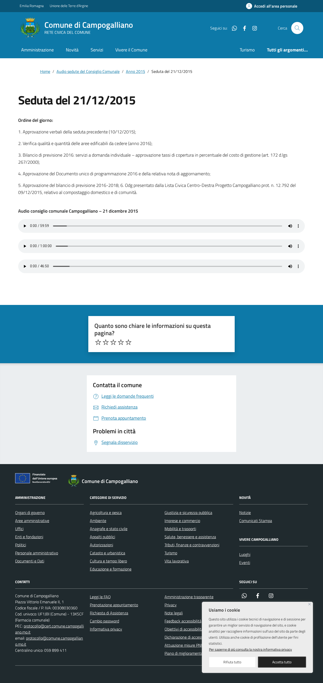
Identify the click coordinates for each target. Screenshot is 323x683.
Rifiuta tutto (232, 662)
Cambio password (104, 621)
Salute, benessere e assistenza (190, 537)
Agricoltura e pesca (106, 512)
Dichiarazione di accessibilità (188, 637)
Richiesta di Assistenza (109, 613)
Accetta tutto (281, 662)
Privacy (171, 605)
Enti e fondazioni (29, 537)
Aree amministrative (32, 521)
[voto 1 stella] (98, 342)
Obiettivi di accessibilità (184, 629)
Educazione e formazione (110, 569)
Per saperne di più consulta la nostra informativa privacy (250, 649)
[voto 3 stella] (113, 342)
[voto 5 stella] (128, 342)
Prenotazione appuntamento (114, 605)
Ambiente (98, 521)
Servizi (97, 49)
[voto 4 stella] (121, 342)
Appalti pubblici (102, 537)
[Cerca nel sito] (297, 28)
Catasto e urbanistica (107, 553)
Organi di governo (30, 512)
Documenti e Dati (29, 561)
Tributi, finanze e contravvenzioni (192, 545)
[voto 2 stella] (106, 342)
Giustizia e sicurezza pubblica (188, 512)
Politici (20, 545)
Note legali (174, 613)
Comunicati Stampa (255, 521)
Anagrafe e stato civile (108, 529)
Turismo (247, 49)
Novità (72, 49)
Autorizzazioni (101, 545)
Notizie (245, 512)
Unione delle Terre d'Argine (69, 5)
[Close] (309, 604)
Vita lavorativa (177, 561)
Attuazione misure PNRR (185, 645)
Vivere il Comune (131, 49)
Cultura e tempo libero (108, 561)
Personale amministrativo (36, 553)
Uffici (19, 529)
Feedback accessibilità (183, 621)
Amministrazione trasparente (189, 597)
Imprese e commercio (182, 521)
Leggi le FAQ (100, 597)
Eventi (244, 562)
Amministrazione (37, 49)
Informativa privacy (106, 629)
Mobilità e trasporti (180, 529)
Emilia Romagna (32, 5)
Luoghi (244, 554)
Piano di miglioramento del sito (190, 653)
